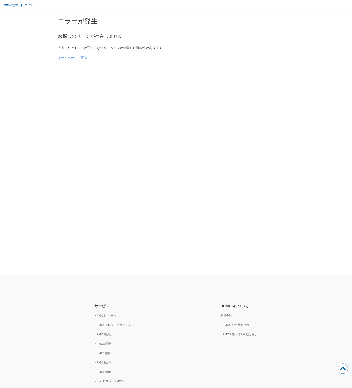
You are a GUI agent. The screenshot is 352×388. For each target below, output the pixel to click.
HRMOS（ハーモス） (108, 315)
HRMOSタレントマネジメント (114, 325)
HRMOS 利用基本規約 (234, 325)
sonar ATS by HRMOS (109, 381)
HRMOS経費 (103, 343)
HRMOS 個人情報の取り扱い (238, 334)
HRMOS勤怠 (103, 334)
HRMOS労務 (103, 353)
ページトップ (343, 369)
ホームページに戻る (72, 57)
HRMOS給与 (103, 362)
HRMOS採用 (103, 372)
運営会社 (226, 315)
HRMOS (11, 6)
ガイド (29, 5)
